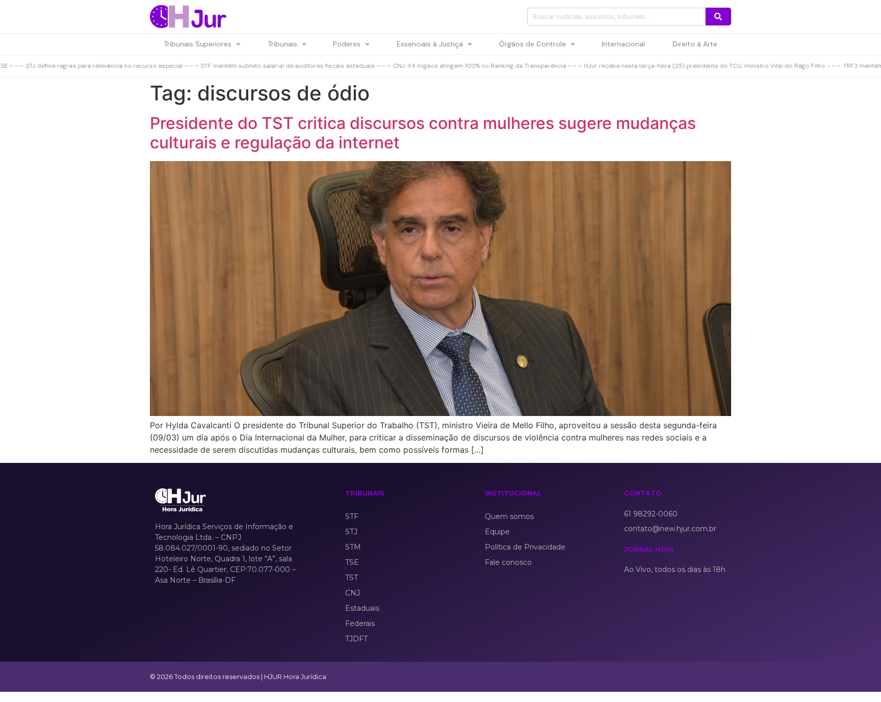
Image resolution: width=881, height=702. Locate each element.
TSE (352, 562)
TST (351, 577)
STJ (351, 531)
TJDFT (356, 638)
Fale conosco (508, 562)
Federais (360, 623)
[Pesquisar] (718, 16)
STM (353, 547)
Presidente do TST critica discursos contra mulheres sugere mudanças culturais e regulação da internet (423, 132)
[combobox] (616, 16)
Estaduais (362, 608)
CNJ (352, 592)
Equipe (497, 531)
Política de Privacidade (525, 547)
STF (351, 516)
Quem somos (509, 516)
